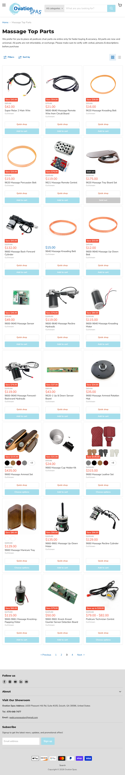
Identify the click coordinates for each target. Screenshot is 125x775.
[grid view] (112, 57)
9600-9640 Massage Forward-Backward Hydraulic (20, 397)
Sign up (48, 741)
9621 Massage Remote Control (61, 182)
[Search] (111, 8)
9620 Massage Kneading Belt (101, 110)
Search (62, 765)
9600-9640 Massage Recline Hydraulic (60, 325)
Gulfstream (9, 113)
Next (80, 654)
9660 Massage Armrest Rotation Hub (102, 397)
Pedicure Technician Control (100, 619)
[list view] (119, 57)
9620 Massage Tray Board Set (101, 182)
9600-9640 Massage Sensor (19, 323)
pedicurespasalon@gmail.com (23, 717)
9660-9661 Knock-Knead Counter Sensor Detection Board (61, 621)
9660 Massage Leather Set (100, 474)
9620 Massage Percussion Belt (20, 182)
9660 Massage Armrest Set (19, 474)
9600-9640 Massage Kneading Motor (102, 325)
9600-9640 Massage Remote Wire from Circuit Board (60, 112)
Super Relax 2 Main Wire (17, 110)
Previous (46, 654)
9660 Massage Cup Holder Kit (60, 467)
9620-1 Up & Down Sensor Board (59, 397)
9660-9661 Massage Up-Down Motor (61, 545)
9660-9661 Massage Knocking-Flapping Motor (21, 621)
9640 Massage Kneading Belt (60, 251)
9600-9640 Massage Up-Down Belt (102, 253)
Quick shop (22, 124)
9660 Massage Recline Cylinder (102, 543)
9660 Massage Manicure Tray (20, 550)
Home (5, 22)
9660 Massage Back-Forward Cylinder (20, 253)
